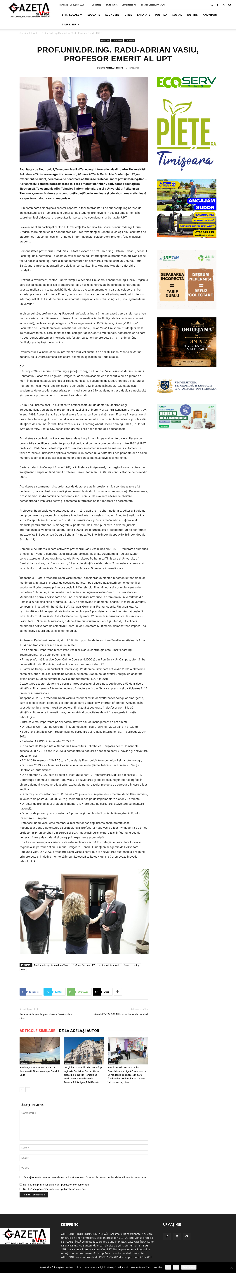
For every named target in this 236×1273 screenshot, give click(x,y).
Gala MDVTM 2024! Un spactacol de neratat (121, 1014)
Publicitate (96, 4)
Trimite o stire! (111, 4)
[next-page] (27, 1089)
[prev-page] (22, 1089)
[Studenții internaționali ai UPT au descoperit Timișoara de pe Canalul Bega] (40, 1050)
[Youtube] (229, 4)
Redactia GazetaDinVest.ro (152, 4)
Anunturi (210, 14)
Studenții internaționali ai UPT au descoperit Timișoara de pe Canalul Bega (39, 1071)
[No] (231, 1267)
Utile (128, 14)
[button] (212, 4)
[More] (118, 992)
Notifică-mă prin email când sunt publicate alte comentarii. (56, 1184)
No (176, 1267)
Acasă (23, 33)
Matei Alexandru (114, 67)
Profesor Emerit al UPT (83, 965)
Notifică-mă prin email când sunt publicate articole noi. (54, 1189)
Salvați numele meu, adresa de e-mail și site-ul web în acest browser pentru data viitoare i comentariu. (85, 1177)
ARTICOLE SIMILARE (37, 1031)
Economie (112, 14)
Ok (168, 1267)
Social (177, 14)
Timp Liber (69, 24)
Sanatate (143, 14)
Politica (161, 14)
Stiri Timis (129, 40)
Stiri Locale (70, 14)
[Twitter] (223, 4)
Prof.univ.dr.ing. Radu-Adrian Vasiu (51, 965)
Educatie (93, 14)
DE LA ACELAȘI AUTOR (79, 1031)
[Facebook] (217, 4)
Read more (189, 1267)
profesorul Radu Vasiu (109, 965)
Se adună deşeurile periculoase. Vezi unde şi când (46, 1016)
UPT (23, 969)
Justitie (192, 14)
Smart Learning (131, 965)
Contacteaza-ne (129, 4)
